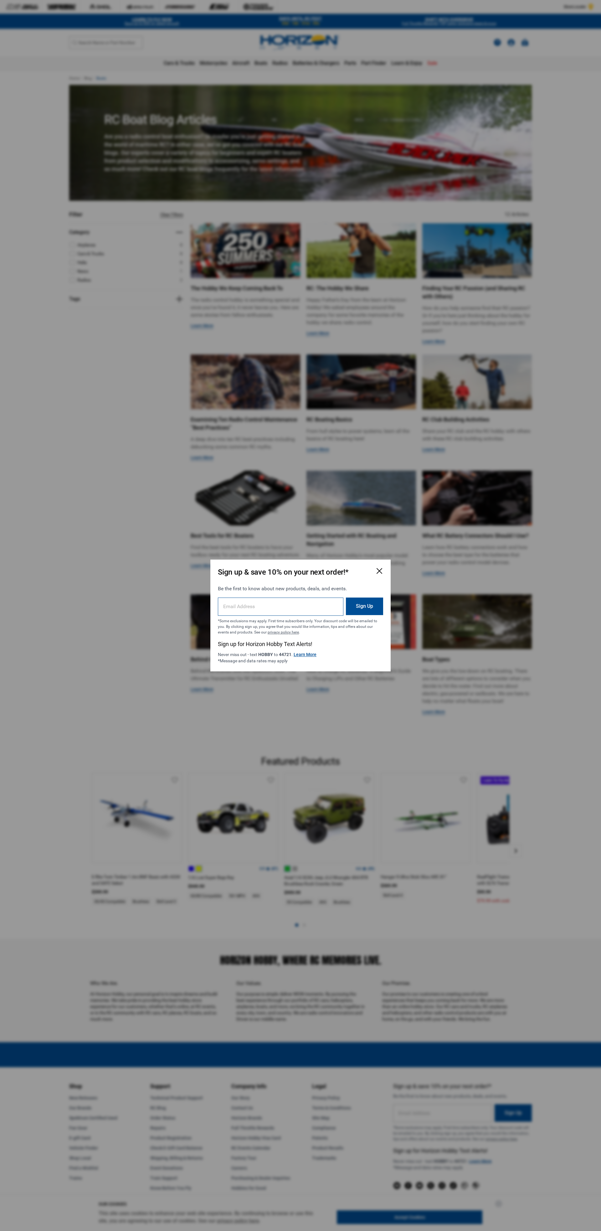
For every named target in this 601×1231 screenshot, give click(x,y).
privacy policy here (283, 632)
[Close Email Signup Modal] (379, 571)
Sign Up (364, 606)
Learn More (305, 654)
